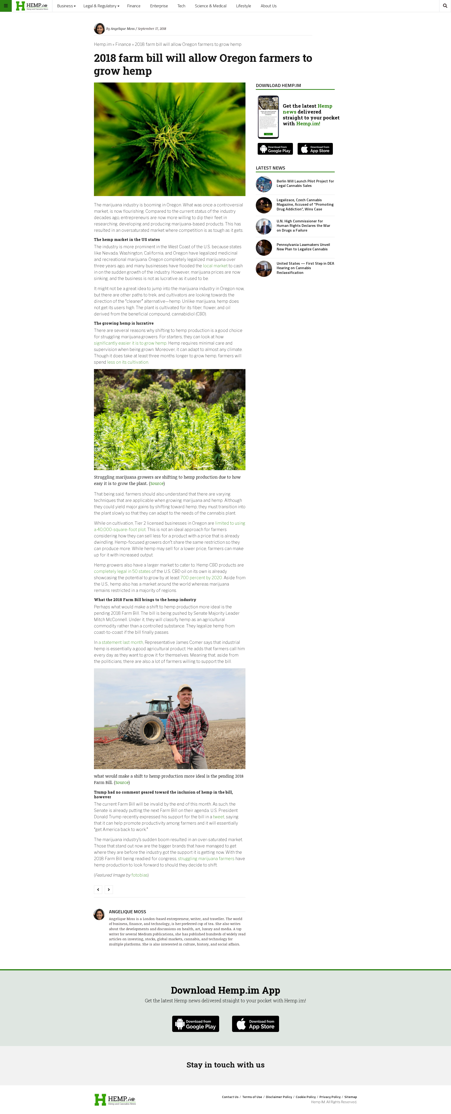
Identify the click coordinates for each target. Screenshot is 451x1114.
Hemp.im (103, 44)
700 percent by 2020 (201, 577)
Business (65, 6)
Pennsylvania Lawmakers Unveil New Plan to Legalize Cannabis (303, 247)
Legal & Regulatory (100, 6)
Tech (181, 6)
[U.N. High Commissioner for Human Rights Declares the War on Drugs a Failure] (264, 226)
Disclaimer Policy (279, 1096)
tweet (218, 816)
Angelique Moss (123, 28)
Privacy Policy (330, 1096)
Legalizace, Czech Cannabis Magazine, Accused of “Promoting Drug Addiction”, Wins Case (305, 204)
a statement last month (120, 642)
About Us (269, 6)
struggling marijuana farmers (206, 858)
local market (215, 265)
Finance (133, 6)
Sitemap (350, 1096)
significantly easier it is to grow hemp (130, 343)
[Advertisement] (295, 315)
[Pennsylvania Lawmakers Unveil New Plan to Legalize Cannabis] (264, 248)
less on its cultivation (127, 362)
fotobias (139, 875)
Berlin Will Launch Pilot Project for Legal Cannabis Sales (305, 183)
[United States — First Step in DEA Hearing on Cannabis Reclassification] (264, 269)
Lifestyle (243, 6)
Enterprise (159, 6)
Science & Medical (210, 6)
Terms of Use (252, 1096)
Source (156, 483)
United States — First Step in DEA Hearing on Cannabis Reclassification (305, 267)
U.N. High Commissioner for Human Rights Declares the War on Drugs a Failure (303, 225)
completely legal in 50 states (122, 571)
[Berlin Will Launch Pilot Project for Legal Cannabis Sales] (264, 184)
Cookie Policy (306, 1096)
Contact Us (230, 1096)
